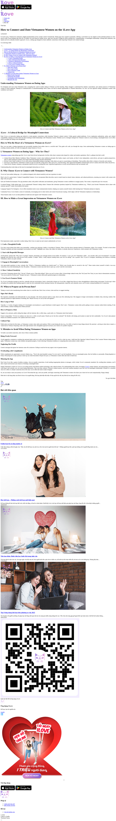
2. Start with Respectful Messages (16, 59)
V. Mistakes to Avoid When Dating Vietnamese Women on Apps (21, 73)
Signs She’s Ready (12, 67)
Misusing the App (12, 79)
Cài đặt (3, 712)
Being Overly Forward (13, 75)
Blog (5, 19)
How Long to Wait (12, 69)
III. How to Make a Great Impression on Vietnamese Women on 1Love (23, 56)
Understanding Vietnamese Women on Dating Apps (18, 49)
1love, (2, 382)
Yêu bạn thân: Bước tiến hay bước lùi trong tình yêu (19, 556)
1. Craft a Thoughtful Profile (15, 58)
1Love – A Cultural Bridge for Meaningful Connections (19, 50)
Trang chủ (7, 18)
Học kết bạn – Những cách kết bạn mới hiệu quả (18, 500)
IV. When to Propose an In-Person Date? (15, 66)
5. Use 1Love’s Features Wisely (15, 64)
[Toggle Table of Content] (2, 46)
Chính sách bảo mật (9, 804)
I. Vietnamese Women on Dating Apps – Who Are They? (19, 53)
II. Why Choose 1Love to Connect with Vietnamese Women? (20, 55)
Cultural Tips (10, 72)
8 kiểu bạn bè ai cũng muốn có (11, 444)
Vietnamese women (6, 155)
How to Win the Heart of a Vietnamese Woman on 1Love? (19, 52)
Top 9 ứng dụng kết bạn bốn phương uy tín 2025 (18, 612)
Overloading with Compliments (15, 78)
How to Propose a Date (13, 70)
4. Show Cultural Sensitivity (15, 62)
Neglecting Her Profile (13, 76)
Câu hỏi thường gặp (9, 812)
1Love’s (87, 366)
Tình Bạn (6, 21)
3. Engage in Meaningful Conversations (18, 61)
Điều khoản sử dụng (9, 805)
